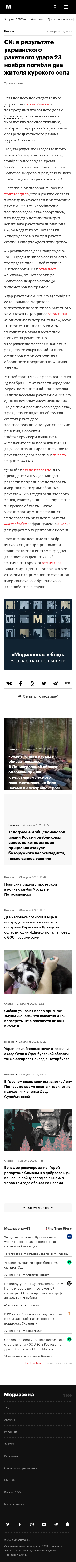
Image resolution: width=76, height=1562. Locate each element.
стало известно (37, 470)
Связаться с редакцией (41, 695)
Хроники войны (13, 83)
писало (59, 455)
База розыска (14, 1504)
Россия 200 (12, 1492)
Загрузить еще (38, 1207)
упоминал (57, 314)
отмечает (47, 269)
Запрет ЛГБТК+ (15, 19)
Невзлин (37, 19)
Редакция (10, 1431)
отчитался (52, 563)
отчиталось (38, 104)
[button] (66, 7)
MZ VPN (9, 1480)
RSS (10, 1443)
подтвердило (16, 194)
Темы (8, 1407)
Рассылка (11, 1455)
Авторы (9, 1419)
